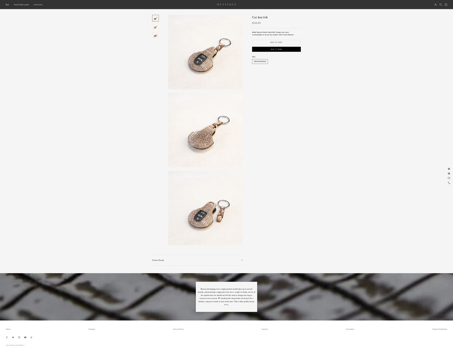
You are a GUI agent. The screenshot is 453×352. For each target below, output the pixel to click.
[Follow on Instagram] (19, 337)
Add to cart (276, 42)
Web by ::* (22, 345)
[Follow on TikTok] (31, 337)
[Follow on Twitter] (13, 337)
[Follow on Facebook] (7, 337)
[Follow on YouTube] (25, 337)
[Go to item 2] (155, 26)
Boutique (92, 329)
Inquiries (265, 329)
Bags (7, 4)
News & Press (178, 329)
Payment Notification (439, 329)
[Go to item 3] (155, 35)
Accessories (38, 4)
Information (350, 329)
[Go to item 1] (155, 18)
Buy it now (276, 49)
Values (8, 329)
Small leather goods (21, 4)
